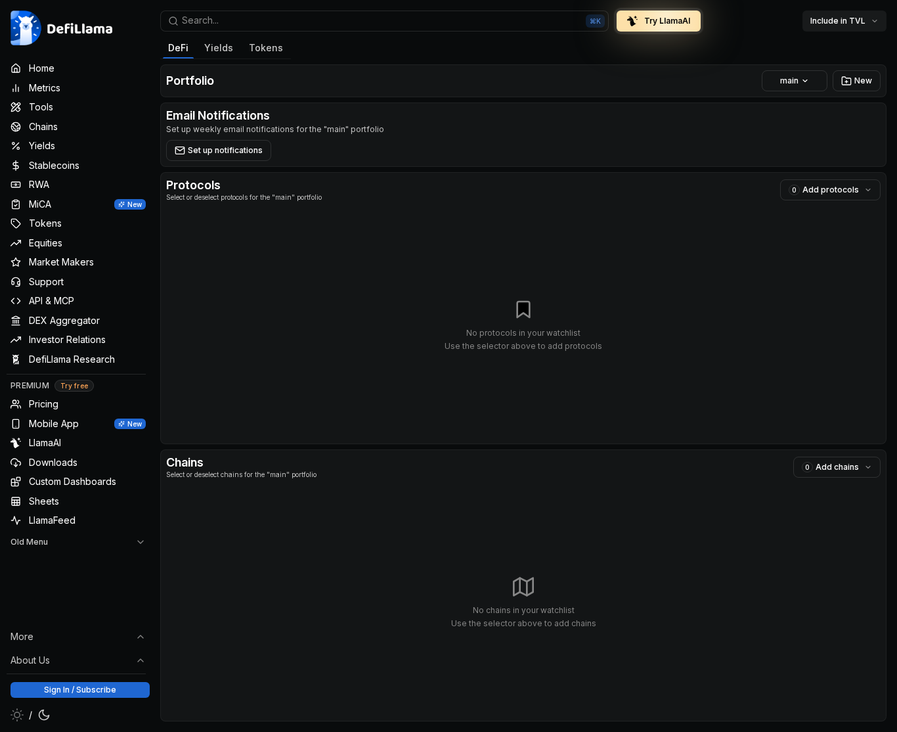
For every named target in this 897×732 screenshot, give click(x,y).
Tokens (266, 47)
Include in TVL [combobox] (837, 21)
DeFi (178, 47)
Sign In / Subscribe (80, 690)
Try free (74, 386)
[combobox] (384, 21)
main (789, 80)
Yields (218, 47)
